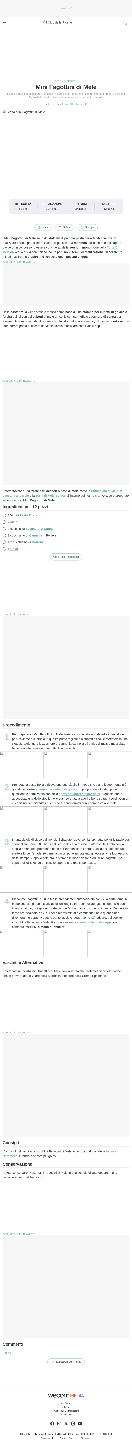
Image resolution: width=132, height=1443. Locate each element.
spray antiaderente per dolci (79, 794)
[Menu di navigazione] (4, 24)
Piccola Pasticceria (66, 81)
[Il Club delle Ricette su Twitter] (66, 1424)
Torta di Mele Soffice (51, 495)
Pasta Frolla (28, 515)
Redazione (66, 1407)
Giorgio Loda (61, 104)
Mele (13, 522)
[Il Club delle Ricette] (66, 24)
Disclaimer (86, 1438)
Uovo (14, 549)
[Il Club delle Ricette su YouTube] (80, 1424)
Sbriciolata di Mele (104, 491)
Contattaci (66, 1414)
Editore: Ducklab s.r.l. (56, 1434)
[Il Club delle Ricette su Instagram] (59, 1424)
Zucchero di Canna (39, 528)
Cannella (35, 535)
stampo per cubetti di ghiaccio (58, 789)
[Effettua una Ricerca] (126, 24)
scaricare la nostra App (94, 922)
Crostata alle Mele (16, 495)
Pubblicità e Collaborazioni (66, 1411)
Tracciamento (47, 1438)
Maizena (38, 542)
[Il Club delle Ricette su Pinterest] (73, 1424)
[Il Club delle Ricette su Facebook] (52, 1424)
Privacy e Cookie (67, 1438)
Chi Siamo (66, 1403)
